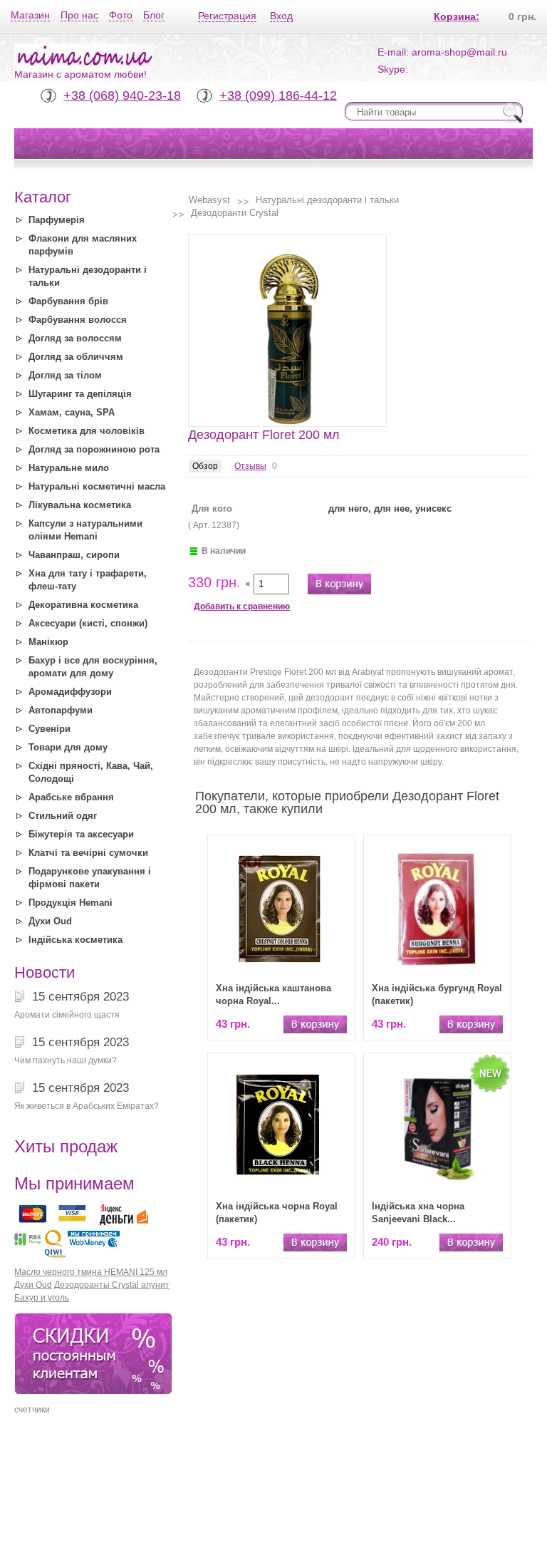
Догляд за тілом (65, 375)
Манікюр (48, 641)
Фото (120, 15)
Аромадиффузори (70, 691)
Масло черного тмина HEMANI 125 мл (90, 1272)
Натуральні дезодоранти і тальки (327, 200)
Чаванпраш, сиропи (74, 554)
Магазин (30, 15)
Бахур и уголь (41, 1298)
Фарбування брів (68, 301)
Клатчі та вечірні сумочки (88, 852)
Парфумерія (56, 220)
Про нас (79, 15)
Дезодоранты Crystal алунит (112, 1285)
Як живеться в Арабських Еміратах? (86, 1106)
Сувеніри (49, 728)
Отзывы (250, 466)
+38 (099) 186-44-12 (278, 95)
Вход (281, 15)
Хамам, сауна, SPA (71, 412)
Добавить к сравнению (242, 606)
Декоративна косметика (83, 604)
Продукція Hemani (70, 902)
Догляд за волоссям (75, 338)
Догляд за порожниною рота (94, 449)
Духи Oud (50, 921)
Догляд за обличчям (75, 356)
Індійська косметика (75, 939)
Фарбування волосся (77, 319)
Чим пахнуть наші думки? (65, 1060)
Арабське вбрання (71, 797)
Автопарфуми (60, 710)
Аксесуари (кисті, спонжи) (87, 623)
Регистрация (227, 15)
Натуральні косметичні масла (96, 486)
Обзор (205, 466)
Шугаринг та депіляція (80, 393)
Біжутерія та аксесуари (81, 834)
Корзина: (456, 16)
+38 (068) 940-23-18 (122, 95)
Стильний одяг (62, 815)
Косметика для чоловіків (86, 430)
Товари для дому (68, 747)
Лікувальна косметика (79, 505)
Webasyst (209, 200)
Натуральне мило (68, 468)
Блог (154, 15)
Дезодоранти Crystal (234, 212)
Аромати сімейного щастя (67, 1015)
